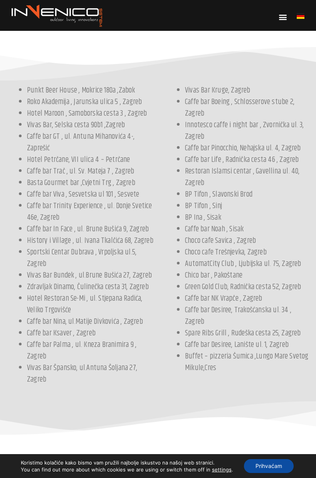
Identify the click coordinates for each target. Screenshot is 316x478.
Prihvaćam (268, 466)
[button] (283, 16)
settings (222, 469)
